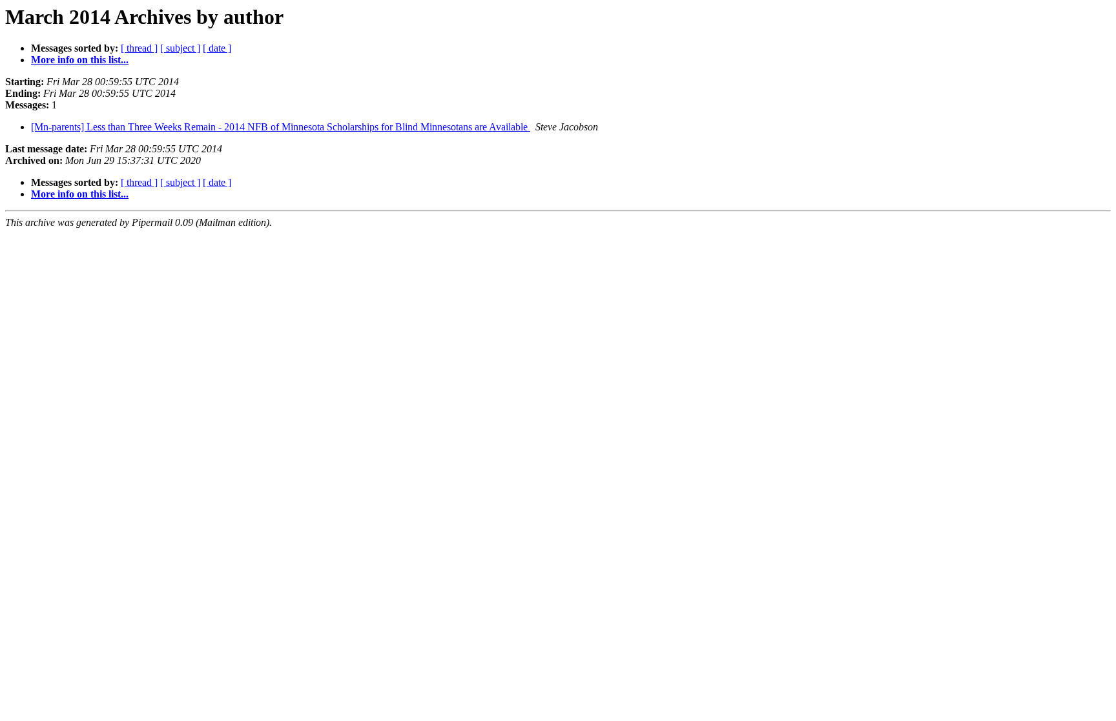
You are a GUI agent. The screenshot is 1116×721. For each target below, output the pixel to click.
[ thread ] (139, 48)
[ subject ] (180, 48)
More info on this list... (80, 59)
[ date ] (217, 48)
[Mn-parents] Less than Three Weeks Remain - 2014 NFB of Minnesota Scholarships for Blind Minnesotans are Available (280, 126)
